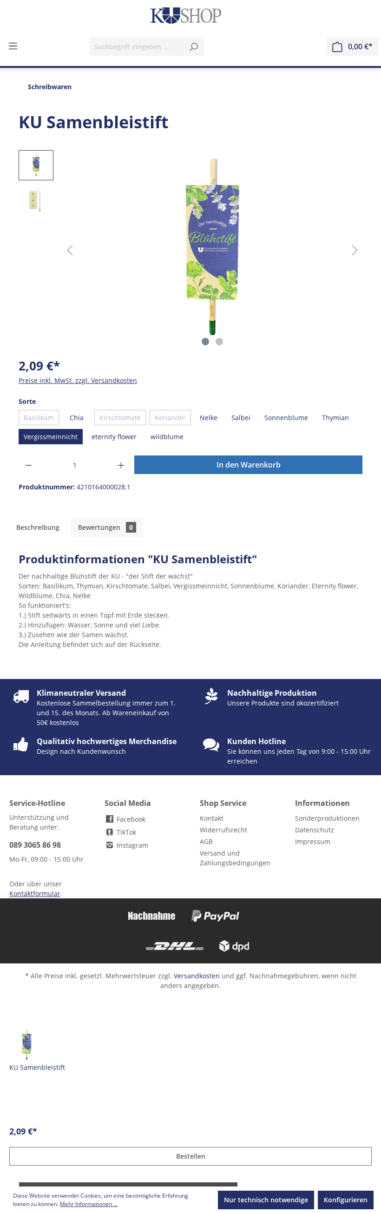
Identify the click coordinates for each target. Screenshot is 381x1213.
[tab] (37, 527)
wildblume (167, 436)
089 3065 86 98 (35, 845)
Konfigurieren (346, 1199)
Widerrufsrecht (223, 829)
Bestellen (190, 1156)
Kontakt (211, 818)
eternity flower (114, 436)
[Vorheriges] (70, 250)
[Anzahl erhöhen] (121, 465)
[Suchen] (193, 46)
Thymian (335, 417)
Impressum (312, 841)
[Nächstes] (355, 250)
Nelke (208, 417)
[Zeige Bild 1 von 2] (205, 341)
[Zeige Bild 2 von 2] (219, 341)
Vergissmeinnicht (51, 436)
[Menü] (13, 46)
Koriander (170, 417)
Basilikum (39, 417)
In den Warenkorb (249, 465)
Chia (77, 417)
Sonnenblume (286, 417)
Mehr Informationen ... (89, 1204)
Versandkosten (197, 975)
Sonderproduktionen (327, 818)
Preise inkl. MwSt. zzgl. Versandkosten (78, 380)
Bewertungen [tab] (105, 527)
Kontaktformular (34, 893)
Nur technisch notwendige (266, 1199)
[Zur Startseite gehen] (186, 15)
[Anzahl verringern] (28, 465)
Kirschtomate (120, 417)
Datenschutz (314, 829)
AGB (206, 841)
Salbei (240, 417)
